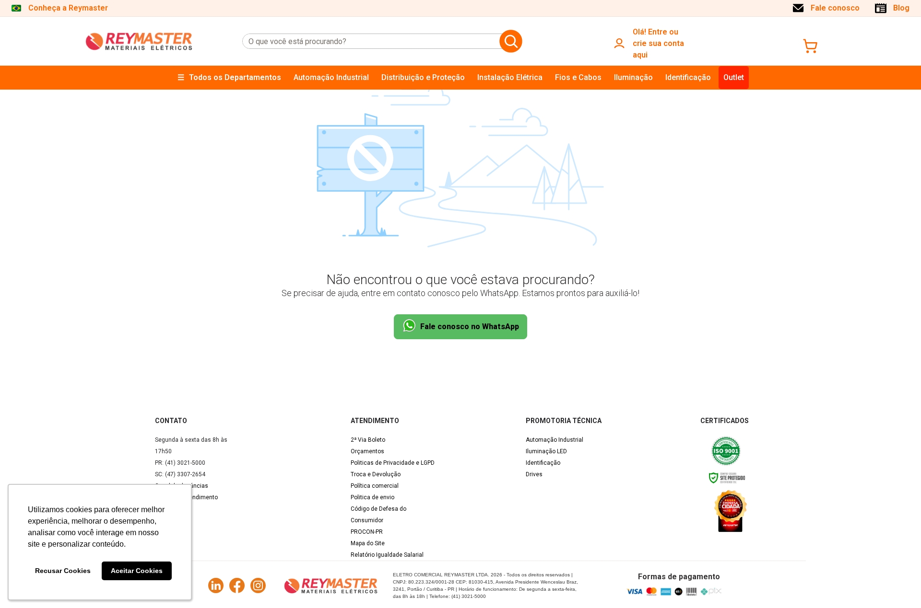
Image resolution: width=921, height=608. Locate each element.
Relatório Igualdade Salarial (387, 554)
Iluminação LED (546, 451)
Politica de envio (372, 497)
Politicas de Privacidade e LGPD (393, 462)
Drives (534, 474)
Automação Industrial (554, 439)
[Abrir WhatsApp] (897, 583)
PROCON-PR (367, 531)
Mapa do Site (368, 543)
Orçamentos (367, 451)
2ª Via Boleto (368, 439)
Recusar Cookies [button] (63, 570)
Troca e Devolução (376, 474)
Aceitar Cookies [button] (137, 570)
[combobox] (369, 41)
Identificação (543, 462)
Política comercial (375, 485)
